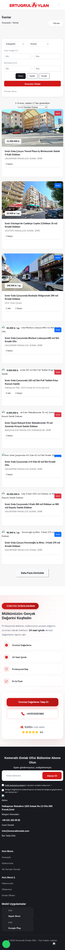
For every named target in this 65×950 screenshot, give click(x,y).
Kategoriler (10, 44)
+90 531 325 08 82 (11, 820)
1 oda (8, 308)
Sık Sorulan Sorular (11, 869)
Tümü (20, 76)
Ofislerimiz (7, 889)
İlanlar (16, 22)
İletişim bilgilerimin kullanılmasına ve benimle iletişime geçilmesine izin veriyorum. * (33, 790)
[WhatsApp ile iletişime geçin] (6, 944)
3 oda (8, 393)
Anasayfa (6, 22)
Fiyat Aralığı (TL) (11, 50)
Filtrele (56, 23)
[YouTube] (21, 843)
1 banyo (9, 236)
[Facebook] (5, 843)
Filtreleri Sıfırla (10, 91)
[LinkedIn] (28, 843)
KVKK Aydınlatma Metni (15, 785)
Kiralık (44, 76)
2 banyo (9, 164)
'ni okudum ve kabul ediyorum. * (28, 785)
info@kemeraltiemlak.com (15, 831)
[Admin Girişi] (59, 5)
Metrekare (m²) (10, 63)
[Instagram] (13, 843)
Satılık (32, 76)
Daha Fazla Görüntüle (32, 573)
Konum (34, 44)
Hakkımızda (7, 863)
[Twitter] (36, 843)
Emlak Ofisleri (8, 895)
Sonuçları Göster (33, 84)
